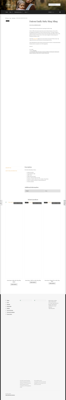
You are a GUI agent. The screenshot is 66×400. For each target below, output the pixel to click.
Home (7, 12)
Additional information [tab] (11, 170)
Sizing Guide (35, 38)
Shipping (8, 304)
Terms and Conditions (11, 312)
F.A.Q (26, 12)
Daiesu (8, 4)
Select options (13, 284)
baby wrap (41, 51)
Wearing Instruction (18, 12)
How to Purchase (10, 310)
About (8, 300)
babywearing (52, 51)
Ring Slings (13, 18)
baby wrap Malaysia (46, 51)
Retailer (8, 308)
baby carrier (33, 51)
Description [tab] (8, 167)
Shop (10, 12)
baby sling (37, 51)
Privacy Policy (9, 314)
